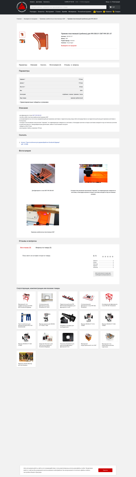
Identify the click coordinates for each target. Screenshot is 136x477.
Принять (105, 470)
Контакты (46, 2)
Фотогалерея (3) (55, 65)
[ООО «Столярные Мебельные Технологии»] (22, 12)
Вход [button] (107, 2)
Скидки (117, 12)
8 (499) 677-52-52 (69, 2)
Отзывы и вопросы (28, 241)
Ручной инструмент (84, 12)
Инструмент (50, 12)
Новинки (109, 12)
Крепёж (64, 12)
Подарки (99, 12)
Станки (58, 12)
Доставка (39, 2)
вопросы (76, 65)
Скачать (43, 65)
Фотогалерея (25, 151)
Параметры (23, 65)
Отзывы (67, 65)
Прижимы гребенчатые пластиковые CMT (52, 19)
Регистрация (116, 2)
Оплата (32, 2)
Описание (33, 65)
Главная (19, 19)
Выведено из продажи (30, 19)
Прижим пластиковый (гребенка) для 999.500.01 (82, 19)
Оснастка (41, 12)
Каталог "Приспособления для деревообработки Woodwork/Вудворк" (40, 143)
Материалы (72, 12)
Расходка (33, 12)
